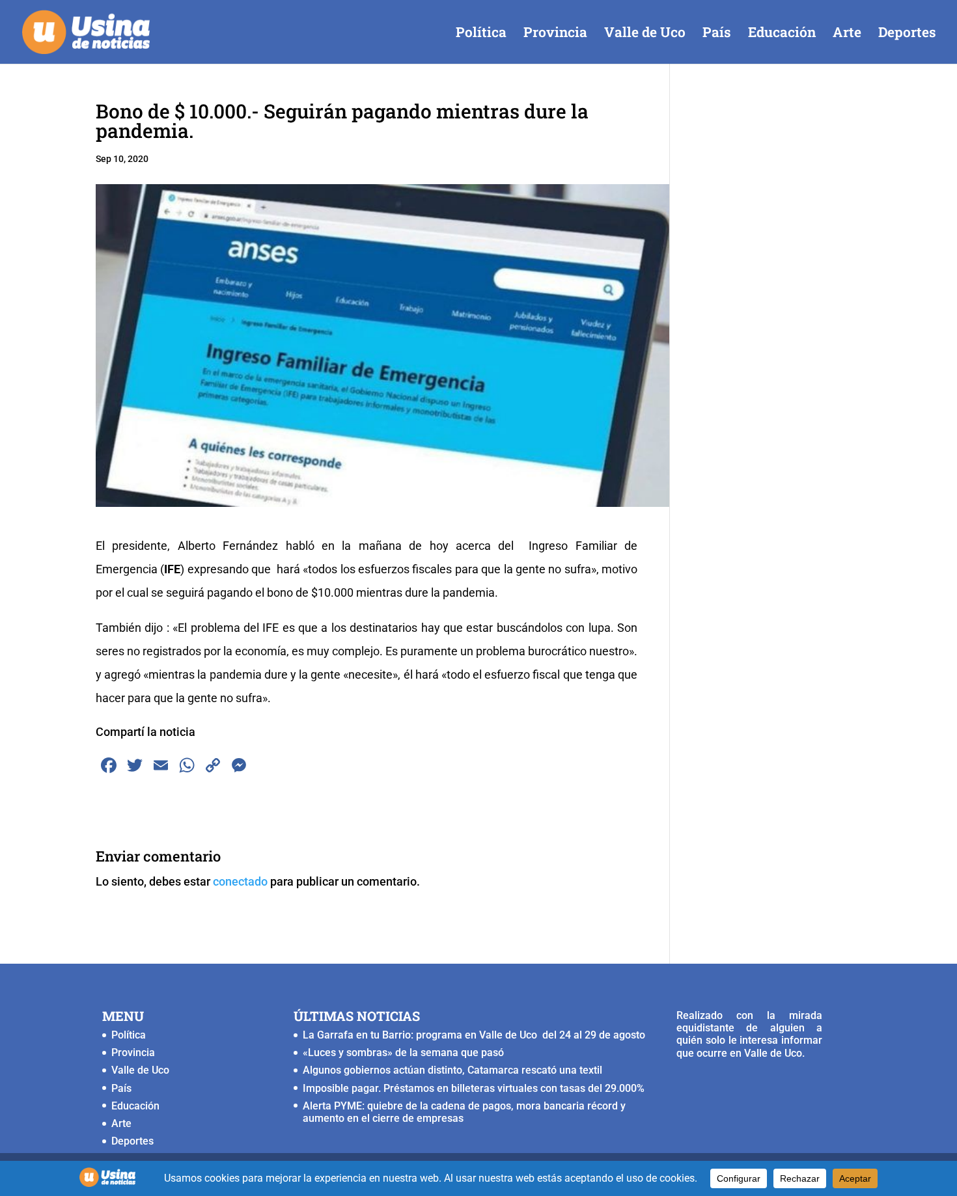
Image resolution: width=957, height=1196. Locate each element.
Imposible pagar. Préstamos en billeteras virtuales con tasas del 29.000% (474, 1088)
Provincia (555, 34)
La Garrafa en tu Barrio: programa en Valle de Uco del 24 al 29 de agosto (474, 1035)
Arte (847, 34)
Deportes (907, 34)
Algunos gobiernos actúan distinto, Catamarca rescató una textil (452, 1070)
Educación (782, 34)
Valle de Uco (645, 34)
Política (481, 34)
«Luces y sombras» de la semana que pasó (403, 1052)
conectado (240, 881)
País (716, 34)
